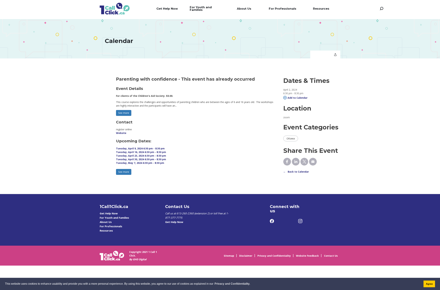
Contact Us (331, 255)
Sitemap (229, 255)
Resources (321, 8)
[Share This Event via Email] (313, 162)
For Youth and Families (201, 9)
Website (121, 133)
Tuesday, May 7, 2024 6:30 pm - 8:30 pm (140, 163)
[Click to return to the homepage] (115, 8)
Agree (429, 283)
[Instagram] (300, 221)
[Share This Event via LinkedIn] (296, 162)
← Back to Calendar (296, 171)
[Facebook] (272, 221)
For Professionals (282, 8)
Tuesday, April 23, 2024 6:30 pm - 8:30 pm (141, 155)
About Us (244, 8)
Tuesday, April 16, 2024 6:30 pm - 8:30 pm (141, 152)
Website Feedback (307, 255)
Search (381, 8)
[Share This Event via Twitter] (304, 162)
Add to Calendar (297, 97)
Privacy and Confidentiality (274, 255)
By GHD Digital (137, 259)
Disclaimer (245, 255)
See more (123, 112)
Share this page (335, 55)
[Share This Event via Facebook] (287, 162)
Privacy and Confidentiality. (232, 283)
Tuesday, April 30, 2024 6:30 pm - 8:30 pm (141, 159)
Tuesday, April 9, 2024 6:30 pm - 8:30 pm (140, 148)
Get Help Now (167, 8)
